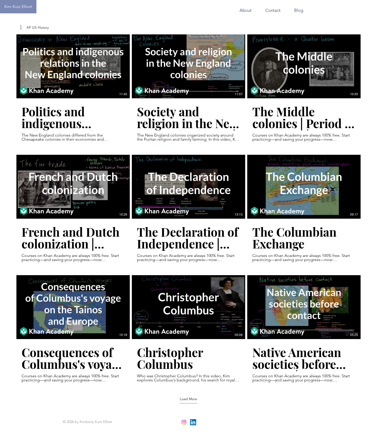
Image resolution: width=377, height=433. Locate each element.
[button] (35, 27)
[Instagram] (184, 422)
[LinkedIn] (193, 422)
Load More (188, 399)
